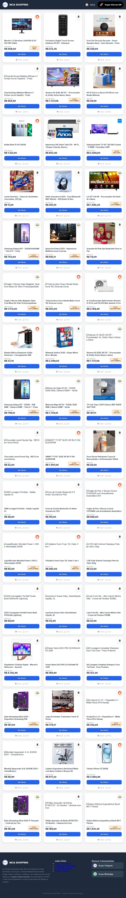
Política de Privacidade (65, 866)
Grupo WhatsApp (63, 868)
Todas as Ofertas (63, 863)
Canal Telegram (62, 871)
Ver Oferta (22, 54)
